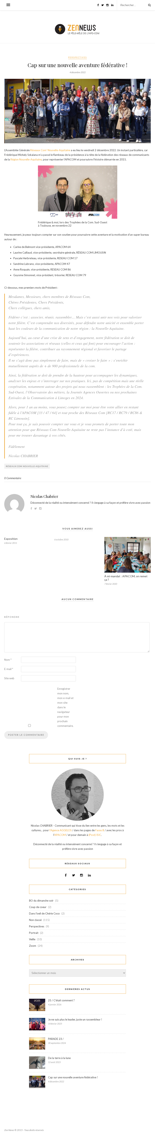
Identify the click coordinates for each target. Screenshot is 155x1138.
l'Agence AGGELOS (60, 830)
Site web (9, 678)
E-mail (8, 669)
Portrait (33, 932)
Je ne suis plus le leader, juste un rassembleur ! (75, 1019)
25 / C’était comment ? (61, 1000)
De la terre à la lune (59, 1058)
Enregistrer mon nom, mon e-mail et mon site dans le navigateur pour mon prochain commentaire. (65, 707)
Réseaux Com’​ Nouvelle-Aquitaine (50, 150)
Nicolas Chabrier (44, 496)
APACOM (60, 834)
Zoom (32, 945)
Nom (8, 659)
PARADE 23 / (56, 1038)
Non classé (35, 920)
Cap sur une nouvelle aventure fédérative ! (73, 1077)
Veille (32, 939)
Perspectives (77, 57)
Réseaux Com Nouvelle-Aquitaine (27, 466)
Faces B (99, 830)
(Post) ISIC (95, 834)
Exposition (11, 538)
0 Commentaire (12, 478)
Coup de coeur (37, 907)
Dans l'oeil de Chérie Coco (44, 913)
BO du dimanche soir (41, 900)
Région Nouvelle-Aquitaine (26, 159)
